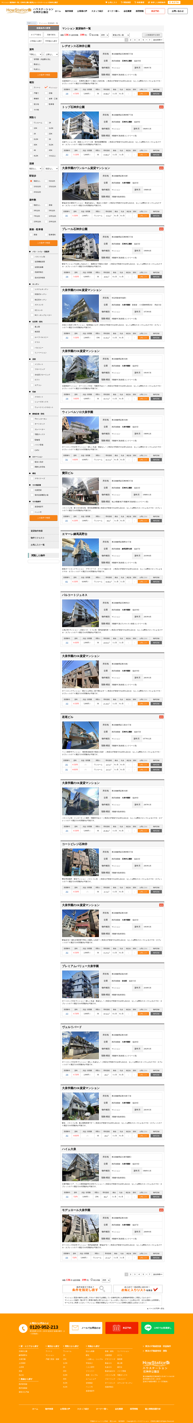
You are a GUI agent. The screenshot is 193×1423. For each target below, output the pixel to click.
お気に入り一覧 (38, 545)
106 (67, 94)
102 (67, 643)
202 (66, 765)
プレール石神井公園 (74, 229)
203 (66, 521)
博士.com (113, 1421)
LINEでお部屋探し (163, 1328)
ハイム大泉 (69, 1149)
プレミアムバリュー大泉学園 (80, 966)
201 (67, 831)
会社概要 (128, 11)
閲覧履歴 (127, 2)
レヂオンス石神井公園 (76, 46)
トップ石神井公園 (73, 107)
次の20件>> (157, 40)
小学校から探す (36, 41)
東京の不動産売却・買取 (156, 1351)
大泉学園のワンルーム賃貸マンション (86, 168)
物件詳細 (156, 94)
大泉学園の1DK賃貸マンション (82, 290)
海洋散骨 (121, 1421)
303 (67, 155)
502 (66, 460)
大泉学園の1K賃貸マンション (81, 351)
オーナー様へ (113, 11)
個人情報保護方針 (153, 1409)
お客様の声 (82, 11)
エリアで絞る (36, 35)
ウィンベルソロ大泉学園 (77, 412)
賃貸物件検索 (37, 531)
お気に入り (143, 94)
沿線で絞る (51, 35)
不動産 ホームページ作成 (99, 1421)
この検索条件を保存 (152, 35)
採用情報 (140, 11)
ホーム (58, 11)
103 (67, 1014)
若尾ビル (67, 717)
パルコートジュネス (74, 595)
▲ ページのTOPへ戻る (155, 1308)
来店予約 (127, 1328)
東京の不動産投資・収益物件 (158, 1346)
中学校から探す (51, 41)
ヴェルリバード (72, 1027)
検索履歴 (140, 2)
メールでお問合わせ (91, 1328)
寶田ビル (67, 473)
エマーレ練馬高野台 (74, 534)
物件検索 (69, 11)
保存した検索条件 (158, 2)
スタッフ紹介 (97, 11)
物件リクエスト (38, 538)
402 (66, 582)
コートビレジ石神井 (74, 844)
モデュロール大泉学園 (76, 1210)
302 (67, 338)
